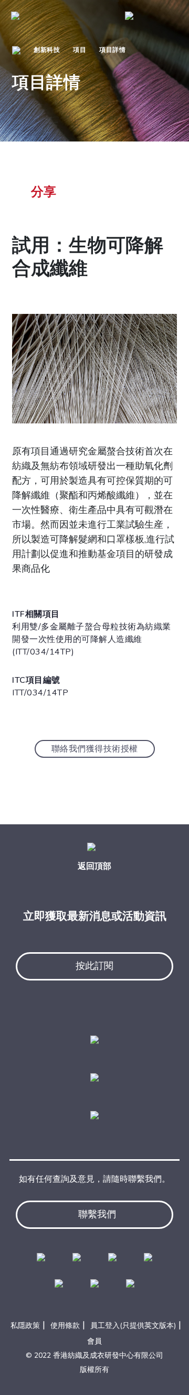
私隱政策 (25, 1326)
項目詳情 (112, 50)
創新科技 (47, 50)
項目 (79, 50)
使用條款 (65, 1326)
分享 (43, 191)
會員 (94, 1341)
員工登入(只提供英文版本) (133, 1326)
